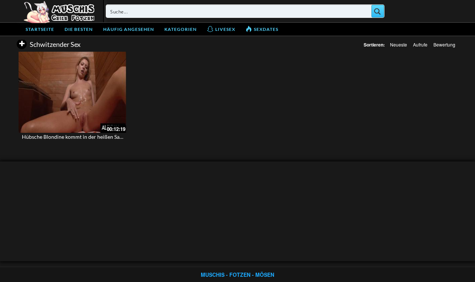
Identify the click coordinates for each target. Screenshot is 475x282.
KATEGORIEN (180, 29)
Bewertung (444, 44)
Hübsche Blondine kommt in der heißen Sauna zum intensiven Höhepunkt (106, 137)
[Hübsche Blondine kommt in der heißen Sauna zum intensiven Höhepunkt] (72, 92)
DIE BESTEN (79, 29)
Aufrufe (420, 44)
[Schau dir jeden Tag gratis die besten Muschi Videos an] (59, 11)
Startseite (40, 29)
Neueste (398, 44)
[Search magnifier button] (377, 11)
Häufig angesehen (128, 29)
